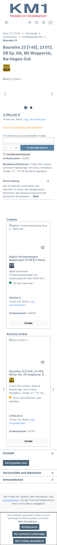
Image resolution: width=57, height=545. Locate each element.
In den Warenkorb (37, 147)
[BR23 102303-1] (28, 93)
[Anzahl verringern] (6, 148)
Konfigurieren (29, 526)
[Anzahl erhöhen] (16, 148)
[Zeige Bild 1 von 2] (26, 107)
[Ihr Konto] (43, 22)
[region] (28, 93)
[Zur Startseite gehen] (28, 10)
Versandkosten (10, 500)
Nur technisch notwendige (29, 533)
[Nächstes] (52, 94)
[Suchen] (29, 22)
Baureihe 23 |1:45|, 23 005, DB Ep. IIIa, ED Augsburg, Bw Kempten (27, 373)
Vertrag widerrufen (16, 462)
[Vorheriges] (5, 94)
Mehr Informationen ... (28, 521)
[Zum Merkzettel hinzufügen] (43, 248)
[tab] (26, 188)
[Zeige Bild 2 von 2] (31, 107)
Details (29, 323)
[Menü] (6, 22)
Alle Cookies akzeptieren (29, 540)
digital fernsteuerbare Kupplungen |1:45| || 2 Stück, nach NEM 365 (27, 258)
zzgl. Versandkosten (35, 119)
